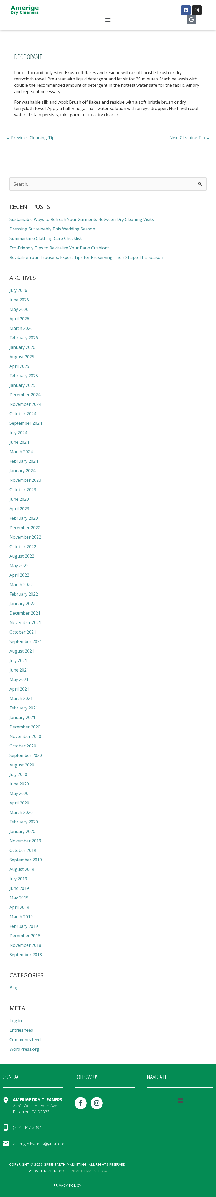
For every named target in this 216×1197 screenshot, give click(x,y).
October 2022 (22, 546)
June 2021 (19, 670)
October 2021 (22, 632)
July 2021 (18, 660)
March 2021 (21, 698)
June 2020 (19, 784)
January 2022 (22, 603)
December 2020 (24, 727)
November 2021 (25, 622)
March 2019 (21, 917)
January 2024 (22, 471)
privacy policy (67, 1185)
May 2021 (18, 679)
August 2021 (21, 651)
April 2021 (19, 689)
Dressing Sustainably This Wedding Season (52, 229)
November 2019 (25, 841)
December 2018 (24, 936)
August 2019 (21, 869)
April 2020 (19, 803)
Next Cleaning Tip (189, 138)
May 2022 (18, 565)
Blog (14, 988)
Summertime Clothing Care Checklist (45, 238)
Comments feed (25, 1039)
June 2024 (19, 442)
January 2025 (22, 385)
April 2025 (19, 366)
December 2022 (24, 527)
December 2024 (24, 395)
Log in (15, 1021)
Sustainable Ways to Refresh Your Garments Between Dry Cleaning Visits (81, 219)
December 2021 (24, 613)
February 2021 (23, 708)
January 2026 (22, 347)
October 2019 (22, 850)
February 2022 (23, 594)
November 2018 (25, 945)
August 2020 (21, 765)
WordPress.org (24, 1049)
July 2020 (18, 774)
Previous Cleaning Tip (30, 138)
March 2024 (21, 452)
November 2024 (25, 404)
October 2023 (22, 490)
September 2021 (25, 641)
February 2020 (23, 822)
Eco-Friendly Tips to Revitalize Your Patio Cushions (59, 248)
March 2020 (21, 812)
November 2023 (25, 480)
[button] (108, 19)
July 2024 (18, 433)
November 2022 (25, 537)
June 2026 (19, 300)
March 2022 (21, 584)
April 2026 (19, 319)
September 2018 (25, 955)
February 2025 (23, 376)
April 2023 (19, 508)
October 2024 (22, 414)
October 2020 (22, 746)
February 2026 (23, 338)
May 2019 (18, 898)
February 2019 (23, 926)
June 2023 (19, 499)
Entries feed (21, 1030)
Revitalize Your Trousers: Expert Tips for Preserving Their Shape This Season (86, 257)
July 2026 (18, 290)
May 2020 (18, 793)
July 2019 (18, 879)
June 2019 (19, 888)
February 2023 (23, 518)
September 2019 (25, 860)
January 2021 (22, 717)
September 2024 (25, 423)
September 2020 (25, 755)
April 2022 (19, 575)
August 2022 (21, 556)
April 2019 (19, 907)
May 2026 (18, 309)
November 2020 (25, 736)
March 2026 (21, 328)
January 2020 (22, 831)
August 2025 (21, 357)
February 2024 (23, 461)
